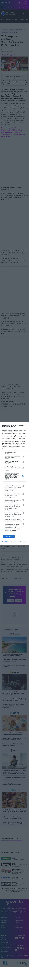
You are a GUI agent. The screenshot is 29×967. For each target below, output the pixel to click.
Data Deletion (5, 541)
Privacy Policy (23, 541)
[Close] (26, 425)
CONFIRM (9, 536)
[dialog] (14, 483)
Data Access (14, 541)
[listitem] (14, 453)
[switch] (23, 456)
